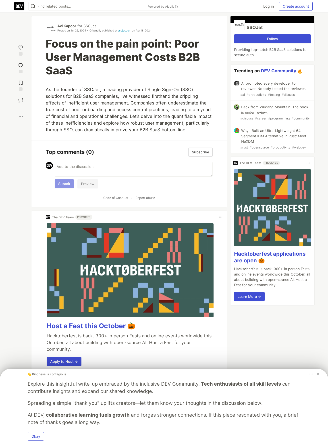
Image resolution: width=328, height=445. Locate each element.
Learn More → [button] (249, 296)
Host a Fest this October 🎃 (91, 326)
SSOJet (89, 26)
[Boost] (21, 100)
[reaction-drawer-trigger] (21, 50)
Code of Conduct (115, 198)
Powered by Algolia (161, 6)
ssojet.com (124, 30)
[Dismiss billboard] (318, 374)
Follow (272, 39)
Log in (268, 6)
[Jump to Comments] (21, 68)
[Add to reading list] (21, 85)
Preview (87, 184)
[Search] (33, 6)
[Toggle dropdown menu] (220, 217)
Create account (296, 6)
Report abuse (145, 198)
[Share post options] (20, 116)
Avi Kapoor (66, 26)
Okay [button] (35, 436)
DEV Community (278, 70)
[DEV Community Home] (19, 6)
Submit (64, 184)
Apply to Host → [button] (64, 361)
